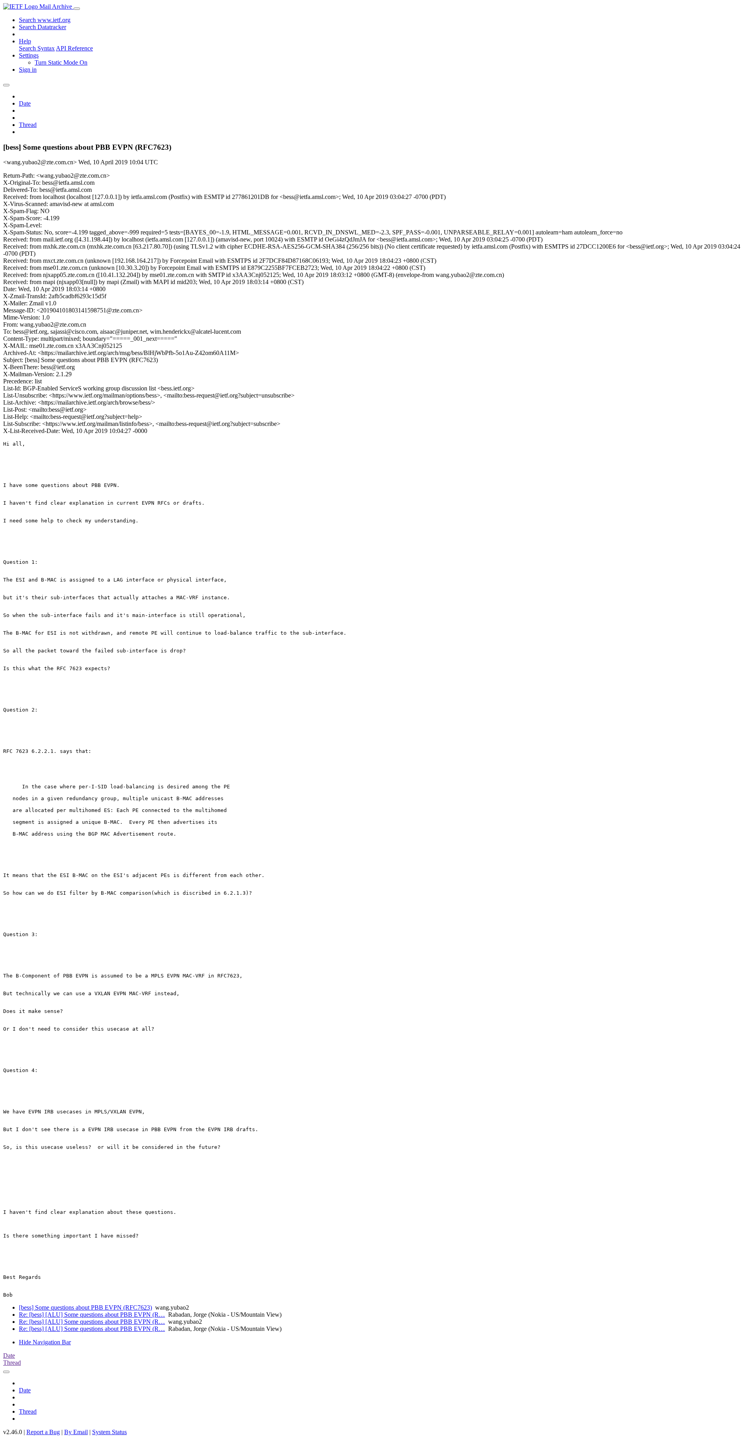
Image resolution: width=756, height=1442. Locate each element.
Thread (28, 124)
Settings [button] (29, 55)
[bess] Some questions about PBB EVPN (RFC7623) (85, 1307)
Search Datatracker (42, 27)
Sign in (28, 69)
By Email (76, 1432)
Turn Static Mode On (61, 62)
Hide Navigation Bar (45, 1342)
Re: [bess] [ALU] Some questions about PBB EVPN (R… (92, 1314)
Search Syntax (37, 48)
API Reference (74, 48)
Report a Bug (43, 1432)
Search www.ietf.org (44, 20)
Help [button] (25, 41)
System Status (109, 1432)
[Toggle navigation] (77, 8)
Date (25, 103)
